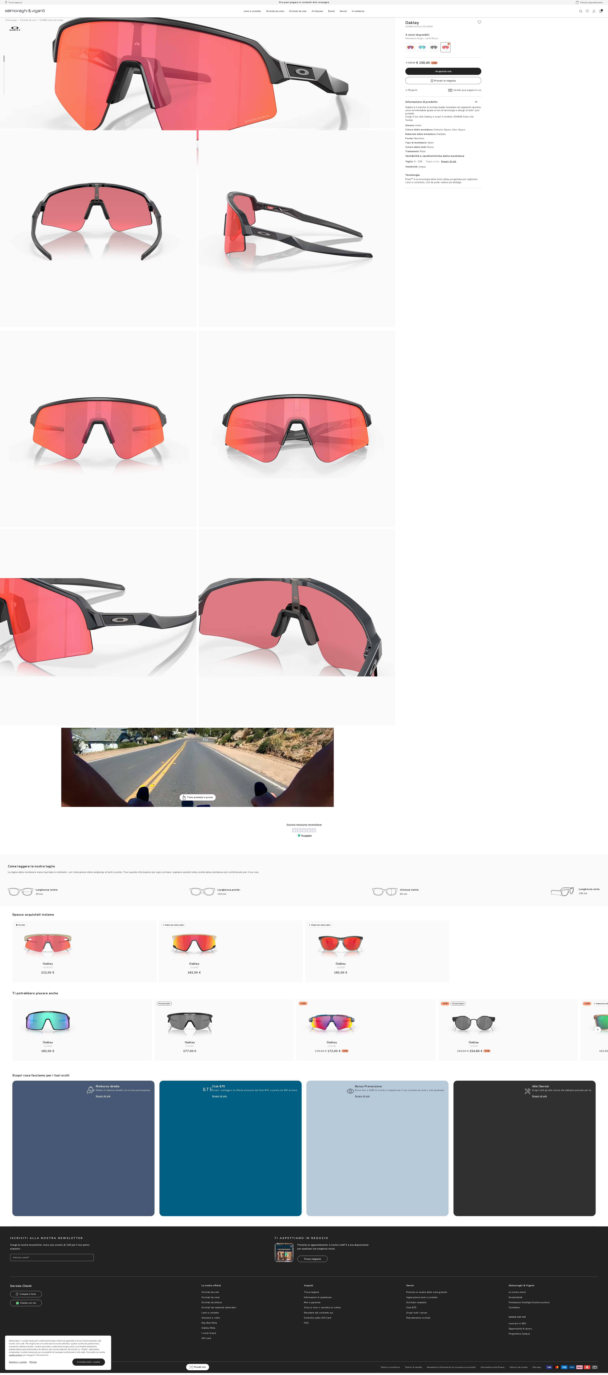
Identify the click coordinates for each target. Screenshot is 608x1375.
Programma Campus (519, 1333)
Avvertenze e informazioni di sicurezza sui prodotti (451, 1367)
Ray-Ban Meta (209, 1322)
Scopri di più (448, 161)
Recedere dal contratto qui (318, 1312)
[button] (600, 11)
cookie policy (15, 1355)
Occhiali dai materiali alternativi (219, 1307)
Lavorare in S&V (517, 1323)
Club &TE (411, 1307)
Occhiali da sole (210, 1292)
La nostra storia (517, 1292)
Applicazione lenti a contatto (422, 1297)
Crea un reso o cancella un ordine (322, 1307)
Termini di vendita (413, 1367)
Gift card (206, 1338)
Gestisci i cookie (18, 1362)
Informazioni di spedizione (318, 1297)
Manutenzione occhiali (418, 1317)
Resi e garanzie (312, 1302)
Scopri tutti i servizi (416, 1312)
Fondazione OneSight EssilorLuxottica (529, 1302)
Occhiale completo (416, 1302)
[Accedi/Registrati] (593, 11)
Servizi (343, 11)
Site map (536, 1367)
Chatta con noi (28, 1302)
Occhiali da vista (211, 1297)
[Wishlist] (587, 11)
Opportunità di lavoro (520, 1328)
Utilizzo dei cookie (519, 1367)
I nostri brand (209, 1333)
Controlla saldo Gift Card (317, 1317)
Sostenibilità (515, 1297)
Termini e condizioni (390, 1367)
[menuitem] (252, 11)
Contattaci (514, 1307)
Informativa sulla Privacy (493, 1367)
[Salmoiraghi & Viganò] (25, 10)
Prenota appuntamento (591, 2)
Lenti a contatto (210, 1312)
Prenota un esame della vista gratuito (426, 1292)
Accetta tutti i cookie (88, 1361)
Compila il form (28, 1294)
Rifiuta (33, 1362)
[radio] (410, 47)
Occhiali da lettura (212, 1302)
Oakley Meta (208, 1327)
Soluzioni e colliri (211, 1317)
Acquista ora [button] (443, 71)
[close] (479, 22)
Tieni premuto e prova (200, 797)
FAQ (306, 1322)
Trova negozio (15, 2)
